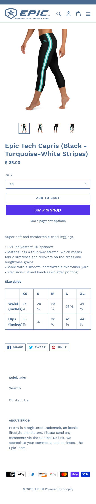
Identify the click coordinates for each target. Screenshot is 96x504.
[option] (24, 128)
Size (9, 175)
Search (15, 388)
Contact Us (19, 400)
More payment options (48, 221)
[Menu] (88, 13)
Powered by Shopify (59, 489)
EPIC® (39, 489)
